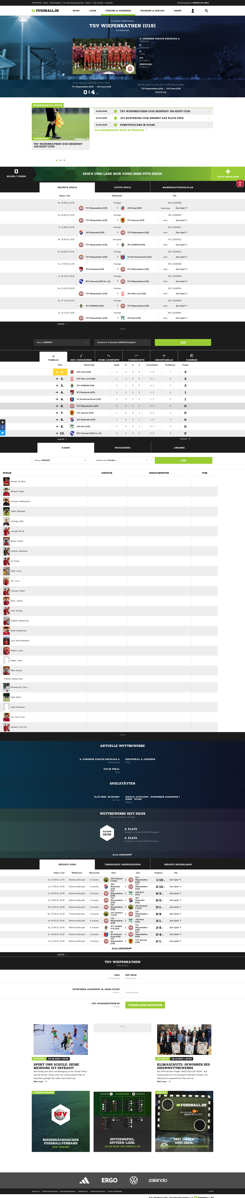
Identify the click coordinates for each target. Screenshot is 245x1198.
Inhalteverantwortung (97, 1191)
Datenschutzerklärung (50, 1191)
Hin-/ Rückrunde (81, 360)
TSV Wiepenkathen (122, 962)
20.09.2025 (101, 125)
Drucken (183, 439)
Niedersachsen (128, 21)
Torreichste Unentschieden (123, 864)
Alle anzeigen (121, 855)
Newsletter (109, 3)
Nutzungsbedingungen (67, 1191)
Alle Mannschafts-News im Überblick (119, 130)
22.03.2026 (101, 118)
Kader (66, 448)
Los (183, 342)
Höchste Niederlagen (178, 864)
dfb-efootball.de (55, 3)
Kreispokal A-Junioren (140, 759)
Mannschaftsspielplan (178, 187)
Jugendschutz (83, 1191)
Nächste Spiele (67, 187)
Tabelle (53, 360)
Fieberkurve (136, 360)
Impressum (36, 1191)
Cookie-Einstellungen (115, 1191)
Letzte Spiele (122, 187)
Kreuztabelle (164, 360)
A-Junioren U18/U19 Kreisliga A (160, 39)
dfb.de (46, 3)
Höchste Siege (67, 864)
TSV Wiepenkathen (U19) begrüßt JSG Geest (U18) (58, 144)
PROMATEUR (37, 3)
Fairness (192, 360)
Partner (88, 3)
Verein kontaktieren (145, 1005)
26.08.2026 (101, 111)
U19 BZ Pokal (112, 769)
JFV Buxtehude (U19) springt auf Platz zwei (152, 118)
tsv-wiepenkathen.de (106, 1003)
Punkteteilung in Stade (137, 125)
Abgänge (179, 448)
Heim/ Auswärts (108, 360)
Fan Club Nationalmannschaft (73, 3)
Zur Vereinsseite (122, 30)
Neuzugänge (122, 448)
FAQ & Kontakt (98, 3)
